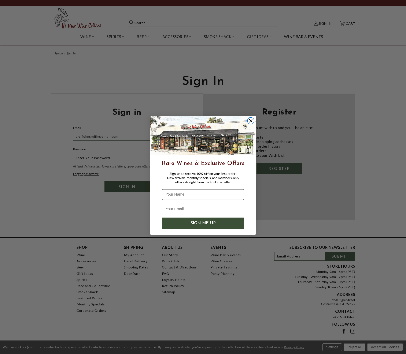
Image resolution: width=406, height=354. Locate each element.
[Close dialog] (250, 120)
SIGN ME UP (203, 223)
